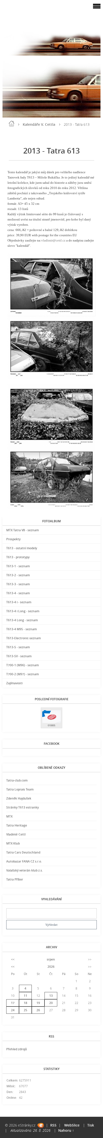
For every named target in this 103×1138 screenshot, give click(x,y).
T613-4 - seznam (18, 593)
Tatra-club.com (17, 780)
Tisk (90, 1125)
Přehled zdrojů (16, 1049)
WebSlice (72, 1125)
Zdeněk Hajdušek (18, 798)
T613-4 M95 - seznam (21, 629)
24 (12, 1010)
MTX (9, 816)
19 (38, 1003)
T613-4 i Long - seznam (22, 611)
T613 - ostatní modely (21, 548)
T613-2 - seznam (18, 575)
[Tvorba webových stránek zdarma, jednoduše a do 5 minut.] (41, 1125)
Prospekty (13, 539)
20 (51, 1003)
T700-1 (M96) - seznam (22, 665)
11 (25, 996)
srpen (51, 959)
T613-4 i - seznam (18, 602)
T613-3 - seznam (18, 584)
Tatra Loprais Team (20, 789)
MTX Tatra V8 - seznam (22, 530)
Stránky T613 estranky (22, 807)
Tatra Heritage (16, 825)
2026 (51, 966)
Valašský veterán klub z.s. (24, 870)
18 (25, 1003)
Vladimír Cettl (16, 834)
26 (38, 1010)
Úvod (11, 123)
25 (25, 1010)
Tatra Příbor (14, 879)
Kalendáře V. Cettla (39, 124)
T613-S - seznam (18, 647)
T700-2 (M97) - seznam (22, 674)
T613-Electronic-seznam (23, 638)
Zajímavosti (14, 683)
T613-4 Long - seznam (22, 620)
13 (51, 996)
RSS (53, 1125)
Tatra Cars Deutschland (23, 852)
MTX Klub (13, 843)
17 (12, 1003)
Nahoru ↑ (66, 1130)
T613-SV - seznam (19, 656)
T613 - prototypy (18, 557)
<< (12, 959)
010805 (51, 725)
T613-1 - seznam (18, 566)
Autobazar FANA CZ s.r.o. (24, 861)
